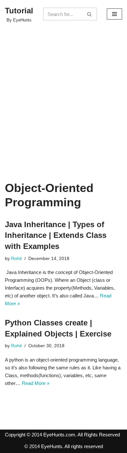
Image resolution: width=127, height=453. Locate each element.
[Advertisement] (63, 114)
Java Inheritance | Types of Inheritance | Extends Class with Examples (55, 235)
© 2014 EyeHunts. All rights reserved (63, 446)
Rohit (16, 258)
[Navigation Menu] (114, 14)
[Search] (89, 14)
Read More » (35, 383)
